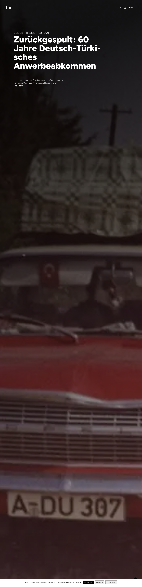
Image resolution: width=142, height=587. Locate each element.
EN (120, 8)
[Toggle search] (125, 7)
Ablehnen (99, 582)
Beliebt (19, 32)
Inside (31, 32)
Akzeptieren (88, 582)
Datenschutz (111, 582)
